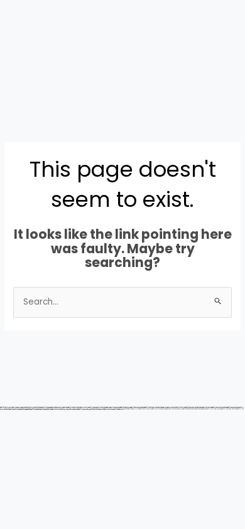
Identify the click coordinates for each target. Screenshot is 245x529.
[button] (27, 81)
